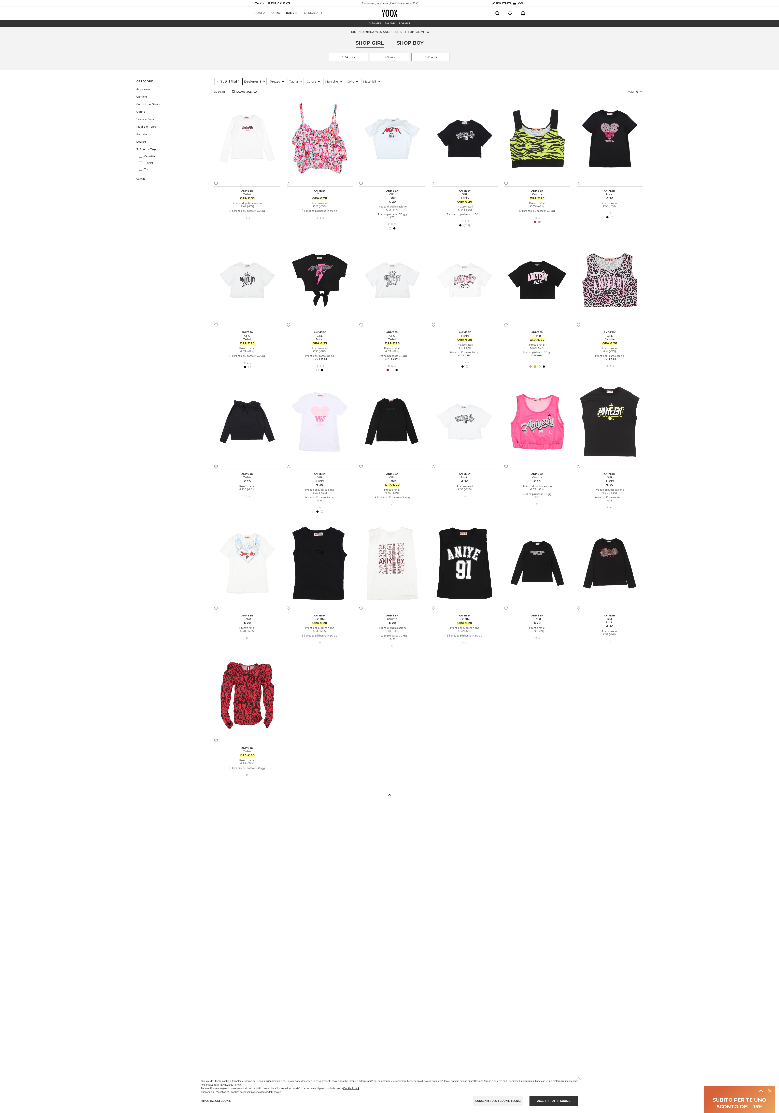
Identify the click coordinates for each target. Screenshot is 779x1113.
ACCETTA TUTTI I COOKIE (553, 1100)
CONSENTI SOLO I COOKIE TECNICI (498, 1100)
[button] (172, 89)
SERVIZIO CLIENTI (278, 3)
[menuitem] (259, 13)
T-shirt (148, 162)
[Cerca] (497, 13)
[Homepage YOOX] (389, 13)
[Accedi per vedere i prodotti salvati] (510, 13)
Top (147, 169)
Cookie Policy (350, 1088)
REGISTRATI (503, 3)
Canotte (149, 156)
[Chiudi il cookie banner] (579, 1078)
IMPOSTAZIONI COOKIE (216, 1100)
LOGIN (519, 4)
